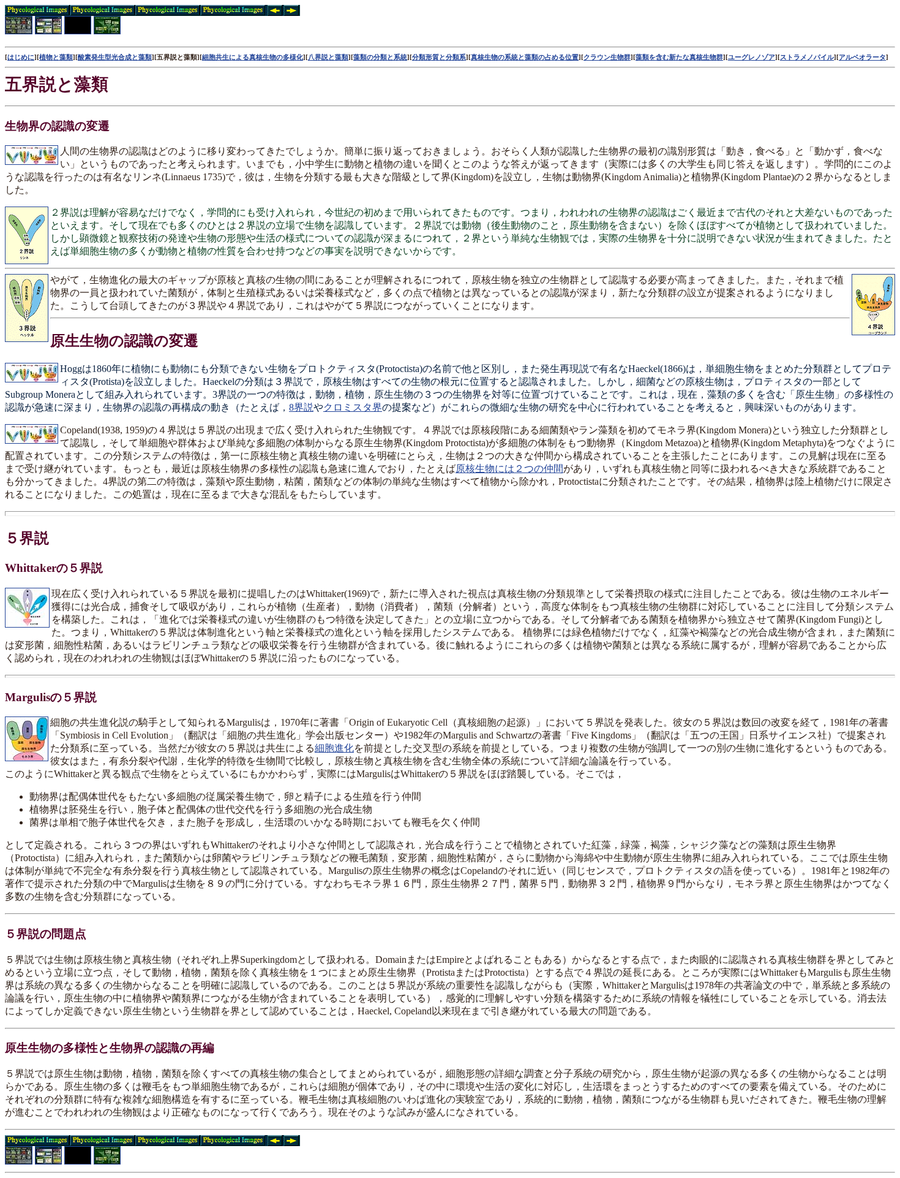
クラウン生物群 (607, 57)
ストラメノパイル (807, 57)
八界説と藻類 (328, 57)
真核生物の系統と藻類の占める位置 (525, 57)
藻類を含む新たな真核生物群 (679, 57)
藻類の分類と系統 (380, 57)
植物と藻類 (56, 57)
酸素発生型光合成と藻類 (115, 57)
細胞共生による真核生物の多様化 (252, 57)
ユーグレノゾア (751, 57)
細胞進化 (334, 748)
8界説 (301, 407)
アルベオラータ (862, 57)
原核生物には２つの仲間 (509, 468)
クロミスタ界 (352, 407)
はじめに (20, 57)
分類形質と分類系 (439, 57)
